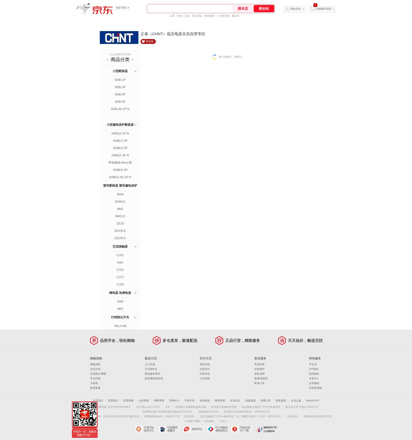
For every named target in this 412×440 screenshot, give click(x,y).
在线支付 (205, 369)
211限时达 (151, 369)
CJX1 (120, 269)
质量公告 (266, 400)
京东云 (223, 421)
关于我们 (98, 400)
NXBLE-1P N (120, 133)
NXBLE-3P (120, 148)
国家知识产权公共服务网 (266, 429)
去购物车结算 (323, 8)
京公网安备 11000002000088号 (112, 406)
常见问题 (95, 378)
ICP (167, 406)
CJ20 (120, 284)
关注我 (149, 41)
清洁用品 (197, 15)
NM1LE (120, 216)
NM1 (120, 209)
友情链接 (205, 400)
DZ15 (120, 223)
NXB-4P (120, 101)
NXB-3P (120, 94)
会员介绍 (95, 369)
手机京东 (189, 400)
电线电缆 (209, 15)
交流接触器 (120, 246)
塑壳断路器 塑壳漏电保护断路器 (120, 190)
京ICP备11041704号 (148, 406)
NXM (120, 194)
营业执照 (292, 416)
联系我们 (113, 400)
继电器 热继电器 (120, 292)
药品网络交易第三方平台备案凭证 (261, 406)
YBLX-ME (120, 326)
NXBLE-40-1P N (120, 177)
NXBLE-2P (120, 140)
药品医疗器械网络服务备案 (190, 406)
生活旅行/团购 (98, 373)
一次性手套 (223, 15)
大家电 (94, 383)
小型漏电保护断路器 (120, 124)
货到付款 (205, 364)
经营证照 (189, 416)
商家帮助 (159, 400)
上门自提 (150, 364)
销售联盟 (220, 400)
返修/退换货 (261, 378)
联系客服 (95, 387)
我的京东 (295, 8)
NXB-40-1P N (120, 109)
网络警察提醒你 (170, 429)
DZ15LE (120, 230)
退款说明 (259, 373)
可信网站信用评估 (146, 429)
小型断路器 (120, 71)
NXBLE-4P (120, 170)
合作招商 (144, 400)
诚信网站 (194, 429)
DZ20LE (120, 238)
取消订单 (259, 383)
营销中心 (174, 400)
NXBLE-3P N (120, 155)
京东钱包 (209, 421)
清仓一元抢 (183, 15)
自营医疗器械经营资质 (224, 406)
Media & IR (312, 400)
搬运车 (235, 15)
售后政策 (259, 364)
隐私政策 (281, 400)
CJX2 (120, 255)
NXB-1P (120, 79)
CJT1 (120, 277)
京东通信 (314, 383)
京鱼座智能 (315, 387)
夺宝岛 (313, 364)
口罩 (172, 15)
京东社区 (235, 400)
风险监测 (250, 400)
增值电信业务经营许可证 (318, 416)
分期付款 (205, 373)
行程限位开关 (120, 317)
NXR (120, 301)
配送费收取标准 (154, 378)
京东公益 (296, 400)
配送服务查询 (152, 373)
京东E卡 (313, 378)
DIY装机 (313, 369)
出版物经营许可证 (208, 411)
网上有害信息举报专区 (218, 429)
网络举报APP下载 (242, 429)
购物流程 (95, 364)
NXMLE (120, 201)
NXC (120, 262)
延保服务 (314, 373)
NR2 (120, 308)
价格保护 (259, 369)
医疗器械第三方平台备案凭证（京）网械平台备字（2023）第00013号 (240, 416)
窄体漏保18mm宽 (120, 162)
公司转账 (205, 378)
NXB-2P (120, 87)
